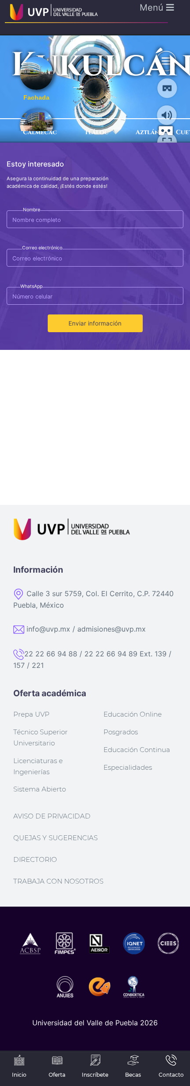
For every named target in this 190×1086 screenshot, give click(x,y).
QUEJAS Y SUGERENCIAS (55, 838)
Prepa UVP (31, 714)
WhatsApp (31, 286)
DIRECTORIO (35, 859)
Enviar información (95, 323)
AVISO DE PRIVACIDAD (52, 816)
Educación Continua (136, 749)
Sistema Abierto (39, 789)
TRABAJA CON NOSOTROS (58, 881)
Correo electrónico (42, 248)
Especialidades (127, 767)
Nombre (31, 210)
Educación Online (132, 714)
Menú (153, 7)
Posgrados (120, 732)
